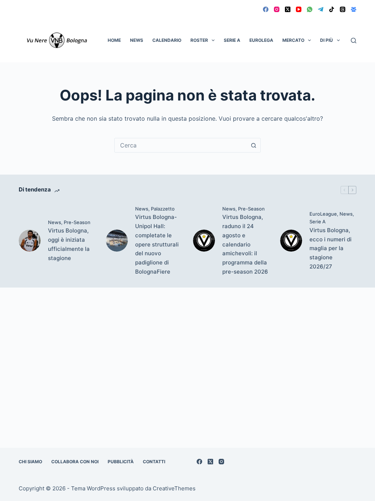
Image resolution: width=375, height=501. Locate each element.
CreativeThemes (174, 488)
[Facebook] (265, 9)
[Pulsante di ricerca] (253, 145)
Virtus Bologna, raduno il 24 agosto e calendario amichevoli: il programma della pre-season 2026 (245, 244)
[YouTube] (298, 9)
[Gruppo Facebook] (353, 9)
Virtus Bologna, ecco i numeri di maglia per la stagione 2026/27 (330, 248)
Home (114, 40)
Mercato (293, 40)
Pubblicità (121, 461)
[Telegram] (320, 9)
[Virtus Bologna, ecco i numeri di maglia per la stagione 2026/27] (291, 241)
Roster (199, 40)
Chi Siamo (30, 461)
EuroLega (261, 40)
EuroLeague (323, 214)
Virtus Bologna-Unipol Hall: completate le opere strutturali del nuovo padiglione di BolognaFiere (157, 244)
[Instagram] (276, 9)
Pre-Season (77, 222)
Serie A (232, 40)
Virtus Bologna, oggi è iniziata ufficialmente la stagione (69, 244)
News (136, 40)
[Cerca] (353, 40)
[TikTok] (331, 9)
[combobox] (180, 145)
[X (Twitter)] (287, 9)
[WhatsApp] (309, 9)
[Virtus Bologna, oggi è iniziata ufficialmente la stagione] (30, 241)
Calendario (166, 40)
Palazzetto (163, 209)
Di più (326, 40)
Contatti (154, 461)
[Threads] (342, 9)
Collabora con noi (75, 461)
